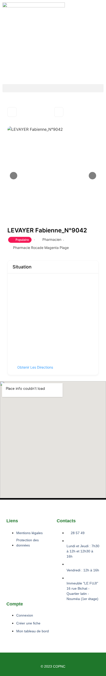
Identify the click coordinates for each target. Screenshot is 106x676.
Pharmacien (51, 239)
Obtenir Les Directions (35, 367)
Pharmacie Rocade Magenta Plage (41, 247)
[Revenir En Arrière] (12, 112)
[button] (53, 88)
